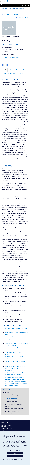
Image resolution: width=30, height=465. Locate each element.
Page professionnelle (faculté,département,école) (3, 65)
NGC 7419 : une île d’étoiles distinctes (15, 361)
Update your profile (23, 17)
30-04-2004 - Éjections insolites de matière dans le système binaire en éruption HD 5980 (16, 339)
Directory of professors (19, 8)
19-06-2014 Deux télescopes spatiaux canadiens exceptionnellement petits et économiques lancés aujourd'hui (15, 372)
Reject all (15, 453)
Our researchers (9, 8)
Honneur (7, 364)
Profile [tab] (4, 70)
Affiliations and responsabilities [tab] (17, 70)
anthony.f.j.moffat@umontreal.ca (10, 57)
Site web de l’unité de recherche (7, 65)
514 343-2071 (16, 61)
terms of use (19, 459)
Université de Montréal (4, 1)
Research (13, 2)
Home (2, 8)
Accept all (15, 456)
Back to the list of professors (11, 14)
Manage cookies (15, 450)
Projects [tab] (21, 73)
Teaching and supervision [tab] (9, 73)
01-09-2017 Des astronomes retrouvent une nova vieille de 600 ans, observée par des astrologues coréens (16, 383)
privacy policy (10, 459)
